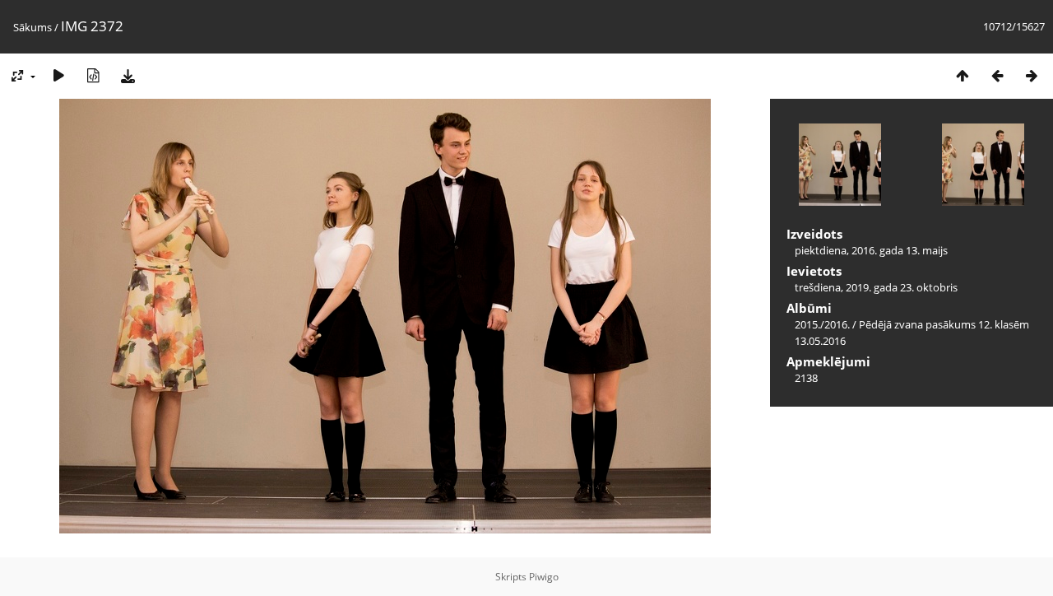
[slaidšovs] (58, 75)
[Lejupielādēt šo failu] (127, 75)
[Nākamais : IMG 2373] (1031, 75)
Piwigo (544, 577)
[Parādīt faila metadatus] (93, 75)
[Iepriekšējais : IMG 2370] (997, 75)
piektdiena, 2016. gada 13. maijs (871, 250)
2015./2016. (822, 324)
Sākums (32, 27)
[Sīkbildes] (962, 75)
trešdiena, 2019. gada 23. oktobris (876, 287)
